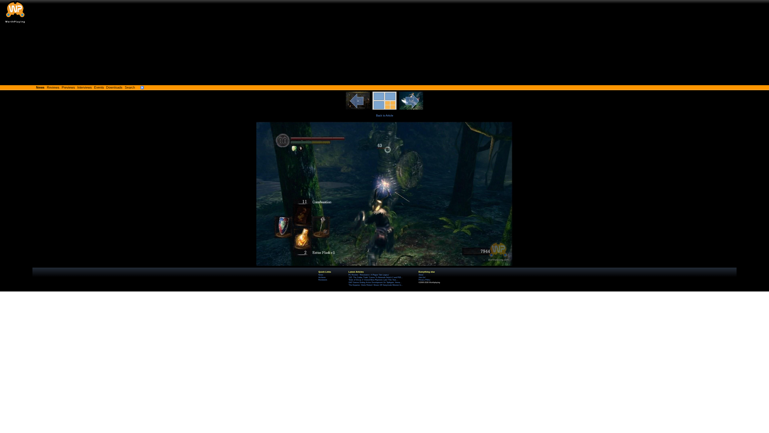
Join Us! (422, 277)
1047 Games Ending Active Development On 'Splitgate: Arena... (375, 282)
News (320, 275)
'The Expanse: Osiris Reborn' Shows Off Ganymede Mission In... (375, 285)
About (421, 275)
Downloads (114, 87)
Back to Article (384, 115)
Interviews (84, 87)
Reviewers (322, 280)
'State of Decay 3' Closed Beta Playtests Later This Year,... (373, 280)
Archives (322, 277)
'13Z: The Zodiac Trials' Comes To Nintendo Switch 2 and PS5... (375, 277)
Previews (68, 87)
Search (130, 87)
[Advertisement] (384, 55)
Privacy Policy (424, 280)
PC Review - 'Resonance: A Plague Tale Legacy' (368, 275)
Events (99, 87)
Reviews (53, 87)
